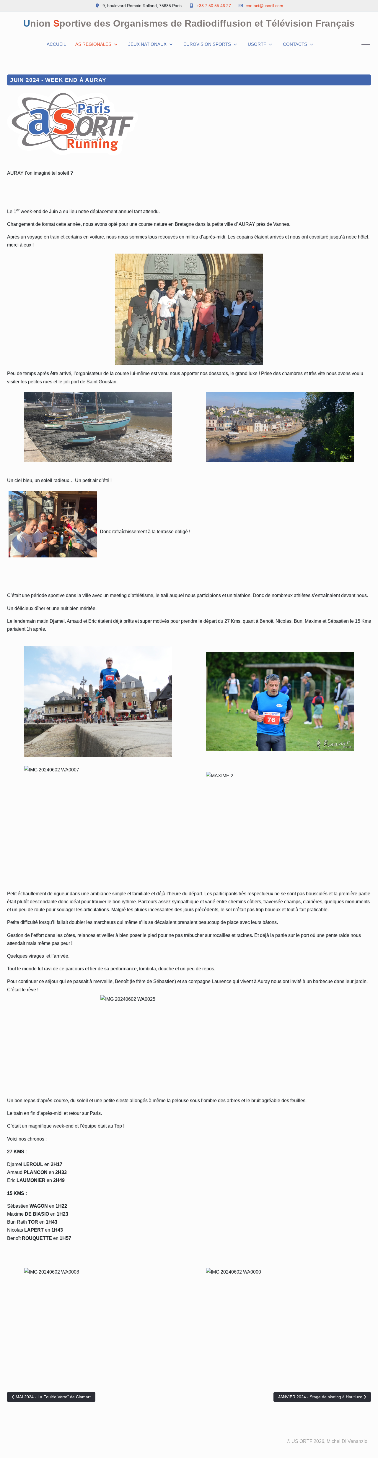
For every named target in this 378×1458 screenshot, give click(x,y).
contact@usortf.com (264, 5)
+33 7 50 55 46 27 (214, 5)
